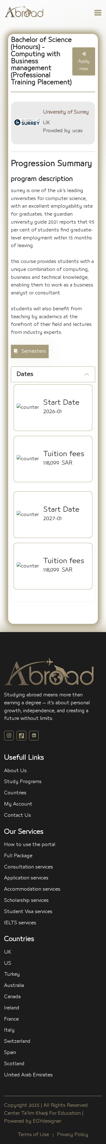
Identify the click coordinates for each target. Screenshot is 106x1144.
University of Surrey (66, 112)
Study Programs (23, 782)
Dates (25, 374)
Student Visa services (28, 912)
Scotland (14, 1064)
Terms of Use (33, 1135)
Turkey (12, 974)
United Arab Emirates (28, 1075)
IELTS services (20, 923)
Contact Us (17, 815)
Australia (14, 985)
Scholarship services (26, 900)
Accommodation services (32, 889)
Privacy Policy (72, 1135)
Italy (9, 1030)
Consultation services (28, 867)
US (7, 963)
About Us (15, 771)
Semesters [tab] (33, 351)
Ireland (11, 1008)
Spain (10, 1052)
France (11, 1019)
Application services (26, 878)
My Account (18, 804)
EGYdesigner (47, 1121)
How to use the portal (29, 844)
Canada (12, 997)
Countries (15, 793)
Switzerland (17, 1041)
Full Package (18, 856)
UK (7, 952)
